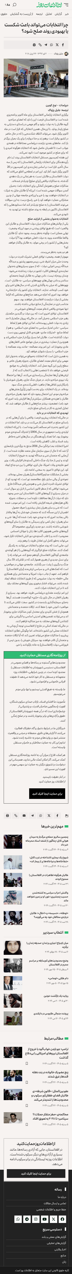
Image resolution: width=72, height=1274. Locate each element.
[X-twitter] (53, 1219)
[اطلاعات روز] (49, 4)
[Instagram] (36, 1219)
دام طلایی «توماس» (58, 978)
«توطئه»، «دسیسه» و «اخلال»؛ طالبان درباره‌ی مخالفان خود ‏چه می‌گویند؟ (49, 914)
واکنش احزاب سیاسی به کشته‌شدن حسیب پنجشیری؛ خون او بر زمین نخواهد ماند (47, 896)
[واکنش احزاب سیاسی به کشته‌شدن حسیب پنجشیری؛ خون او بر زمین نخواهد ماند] (13, 898)
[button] (65, 4)
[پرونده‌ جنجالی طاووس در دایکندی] (13, 1018)
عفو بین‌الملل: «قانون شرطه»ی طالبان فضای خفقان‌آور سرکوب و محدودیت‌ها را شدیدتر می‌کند (49, 1095)
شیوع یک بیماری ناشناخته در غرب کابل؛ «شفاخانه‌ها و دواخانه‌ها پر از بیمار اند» (49, 859)
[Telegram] (27, 1219)
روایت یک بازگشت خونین (56, 995)
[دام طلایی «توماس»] (13, 983)
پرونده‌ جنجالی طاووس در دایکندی (51, 1013)
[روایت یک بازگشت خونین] (13, 1001)
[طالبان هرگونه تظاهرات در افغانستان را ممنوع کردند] (13, 880)
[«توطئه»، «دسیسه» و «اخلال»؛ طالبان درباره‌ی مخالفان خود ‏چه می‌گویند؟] (13, 918)
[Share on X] (57, 45)
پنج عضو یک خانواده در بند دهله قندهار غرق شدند (50, 1074)
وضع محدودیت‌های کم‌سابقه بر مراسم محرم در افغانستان (48, 962)
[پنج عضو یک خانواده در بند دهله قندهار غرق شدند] (13, 1075)
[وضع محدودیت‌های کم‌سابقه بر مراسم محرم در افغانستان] (13, 965)
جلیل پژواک (58, 53)
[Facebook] (62, 1219)
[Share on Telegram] (45, 45)
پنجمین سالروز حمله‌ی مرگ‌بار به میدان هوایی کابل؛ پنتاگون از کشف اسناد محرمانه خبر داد (46, 840)
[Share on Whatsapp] (51, 45)
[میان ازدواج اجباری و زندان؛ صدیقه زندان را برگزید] (13, 948)
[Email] (24, 815)
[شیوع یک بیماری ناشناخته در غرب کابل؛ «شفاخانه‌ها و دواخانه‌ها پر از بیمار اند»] (13, 862)
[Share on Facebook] (63, 45)
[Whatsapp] (18, 1219)
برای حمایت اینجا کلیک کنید (47, 793)
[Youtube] (44, 1219)
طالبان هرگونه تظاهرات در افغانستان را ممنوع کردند (48, 876)
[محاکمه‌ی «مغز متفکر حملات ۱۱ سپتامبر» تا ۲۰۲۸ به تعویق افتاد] (13, 1117)
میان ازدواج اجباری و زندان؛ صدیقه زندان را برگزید (47, 944)
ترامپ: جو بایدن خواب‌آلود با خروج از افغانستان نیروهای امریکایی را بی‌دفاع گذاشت (46, 1053)
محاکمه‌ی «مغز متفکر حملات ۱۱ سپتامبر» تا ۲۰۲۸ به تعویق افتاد (50, 1116)
